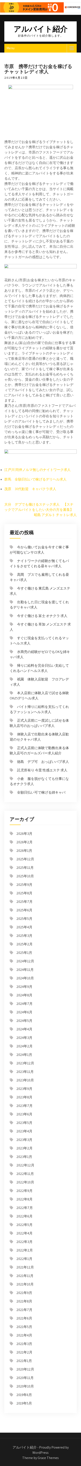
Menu (10, 48)
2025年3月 (24, 935)
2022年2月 (24, 1250)
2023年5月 (24, 1122)
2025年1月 (24, 952)
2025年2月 (24, 944)
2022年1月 (24, 1258)
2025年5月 (24, 918)
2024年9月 (24, 986)
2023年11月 (25, 1071)
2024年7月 (24, 1003)
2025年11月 (25, 867)
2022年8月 (24, 1199)
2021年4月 (24, 1335)
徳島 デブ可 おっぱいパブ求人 (43, 761)
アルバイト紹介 (41, 29)
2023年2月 (24, 1148)
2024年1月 (24, 1054)
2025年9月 (24, 884)
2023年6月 (24, 1114)
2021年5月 (24, 1327)
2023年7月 (24, 1105)
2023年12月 (25, 1063)
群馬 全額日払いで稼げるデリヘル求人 (35, 479)
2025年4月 (24, 927)
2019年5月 (24, 1403)
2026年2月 (24, 842)
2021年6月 (24, 1318)
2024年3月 (24, 1037)
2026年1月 (24, 850)
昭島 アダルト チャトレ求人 (55, 515)
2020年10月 (25, 1386)
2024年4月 (24, 1029)
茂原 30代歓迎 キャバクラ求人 (30, 489)
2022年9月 (24, 1190)
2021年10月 (25, 1284)
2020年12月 (25, 1369)
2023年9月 (24, 1088)
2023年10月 (25, 1080)
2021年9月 (24, 1292)
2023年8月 (24, 1097)
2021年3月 (24, 1344)
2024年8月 (24, 995)
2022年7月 (24, 1207)
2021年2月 (24, 1352)
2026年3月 (24, 833)
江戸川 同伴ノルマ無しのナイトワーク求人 (37, 469)
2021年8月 (24, 1301)
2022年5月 (24, 1224)
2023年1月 (24, 1156)
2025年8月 (24, 893)
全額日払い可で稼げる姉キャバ (41, 792)
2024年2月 (24, 1046)
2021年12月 (25, 1267)
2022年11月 (25, 1173)
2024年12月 (25, 961)
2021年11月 (24, 1275)
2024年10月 (25, 978)
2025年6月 (24, 910)
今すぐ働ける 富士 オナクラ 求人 (42, 616)
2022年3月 (24, 1241)
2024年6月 (24, 1012)
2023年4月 (24, 1131)
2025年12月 (25, 859)
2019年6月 (24, 1395)
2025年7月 (24, 901)
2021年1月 (24, 1361)
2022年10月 (25, 1182)
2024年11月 (25, 969)
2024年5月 (24, 1020)
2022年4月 (24, 1233)
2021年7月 (24, 1309)
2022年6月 (24, 1216)
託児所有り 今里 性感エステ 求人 (42, 770)
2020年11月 (25, 1378)
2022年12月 (25, 1165)
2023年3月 (24, 1139)
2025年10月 (25, 876)
